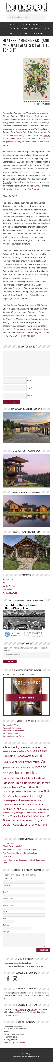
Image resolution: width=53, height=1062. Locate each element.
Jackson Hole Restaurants (13, 731)
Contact (24, 33)
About (12, 33)
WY (4, 828)
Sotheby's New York (29, 809)
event (37, 755)
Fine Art (39, 761)
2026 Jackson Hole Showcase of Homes (20, 29)
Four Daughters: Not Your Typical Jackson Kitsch (23, 853)
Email (28, 388)
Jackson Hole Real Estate (13, 736)
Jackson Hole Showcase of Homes (26, 783)
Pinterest (7, 801)
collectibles (40, 750)
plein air (16, 800)
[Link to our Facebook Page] (8, 978)
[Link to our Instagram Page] (15, 978)
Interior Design (9, 586)
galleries (6, 767)
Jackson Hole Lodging (12, 728)
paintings (36, 796)
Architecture (8, 579)
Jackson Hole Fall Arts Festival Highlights (20, 850)
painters (24, 796)
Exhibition (8, 762)
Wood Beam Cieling (30, 820)
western (16, 820)
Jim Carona (33, 189)
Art (4, 583)
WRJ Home (40, 824)
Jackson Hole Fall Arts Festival (24, 778)
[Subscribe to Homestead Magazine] (26, 696)
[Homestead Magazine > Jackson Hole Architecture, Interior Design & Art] (26, 7)
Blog (47, 29)
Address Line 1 (8, 898)
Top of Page (26, 1054)
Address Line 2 (8, 905)
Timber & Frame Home (33, 816)
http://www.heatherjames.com (34, 332)
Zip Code (6, 925)
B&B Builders (26, 747)
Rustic (17, 809)
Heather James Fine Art (22, 767)
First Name (7, 879)
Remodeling (19, 804)
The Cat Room (9, 856)
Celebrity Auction (26, 751)
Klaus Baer (35, 787)
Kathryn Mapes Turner (15, 787)
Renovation (32, 804)
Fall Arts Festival (22, 762)
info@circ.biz (11, 1040)
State (5, 918)
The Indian (7, 182)
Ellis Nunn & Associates (17, 755)
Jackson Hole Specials (12, 733)
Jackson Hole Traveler (12, 725)
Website (29, 396)
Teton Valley (15, 816)
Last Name (7, 885)
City (5, 912)
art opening (13, 747)
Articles (12, 24)
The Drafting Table (10, 593)
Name (29, 380)
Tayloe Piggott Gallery (22, 812)
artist (5, 747)
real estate (26, 801)
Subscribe (39, 33)
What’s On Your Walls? (12, 846)
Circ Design (20, 1043)
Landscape (9, 791)
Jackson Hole (26, 772)
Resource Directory (33, 24)
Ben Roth (36, 747)
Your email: (6, 650)
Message (6, 932)
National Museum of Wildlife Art (30, 791)
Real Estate (7, 590)
